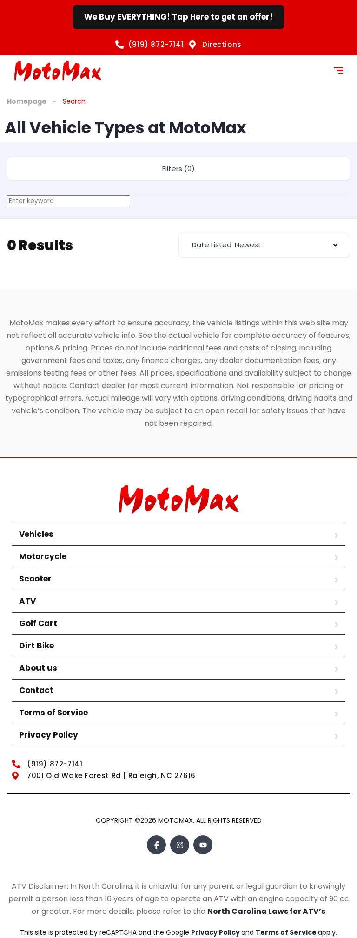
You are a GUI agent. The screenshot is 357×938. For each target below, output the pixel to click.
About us (38, 668)
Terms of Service (53, 712)
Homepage (26, 101)
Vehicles (36, 534)
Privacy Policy (48, 734)
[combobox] (264, 245)
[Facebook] (156, 844)
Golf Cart (38, 623)
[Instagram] (179, 844)
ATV (27, 601)
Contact (36, 690)
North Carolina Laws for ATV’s (266, 911)
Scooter (35, 578)
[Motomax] (57, 71)
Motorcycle (42, 556)
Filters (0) (178, 168)
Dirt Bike (36, 645)
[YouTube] (202, 844)
